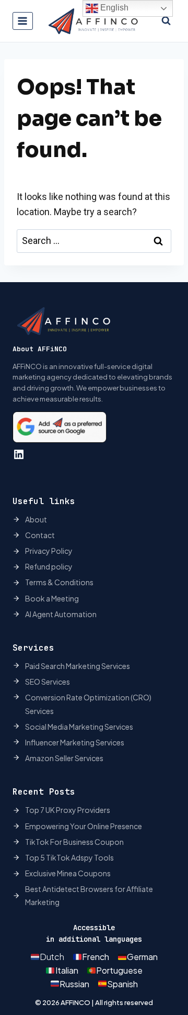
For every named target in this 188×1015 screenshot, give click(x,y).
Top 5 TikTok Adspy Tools (69, 857)
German (142, 956)
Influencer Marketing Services (74, 742)
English (113, 7)
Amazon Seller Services (64, 758)
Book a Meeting (52, 598)
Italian (66, 970)
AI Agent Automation (61, 614)
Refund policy (49, 566)
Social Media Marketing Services (79, 726)
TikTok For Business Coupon (74, 841)
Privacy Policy (49, 550)
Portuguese (119, 970)
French (95, 956)
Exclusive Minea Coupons (68, 873)
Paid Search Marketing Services (77, 666)
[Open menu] (23, 20)
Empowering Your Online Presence (83, 826)
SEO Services (47, 681)
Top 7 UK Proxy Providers (67, 810)
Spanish (122, 983)
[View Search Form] (166, 21)
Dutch (52, 956)
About (36, 519)
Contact (40, 535)
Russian (74, 983)
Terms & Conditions (59, 582)
